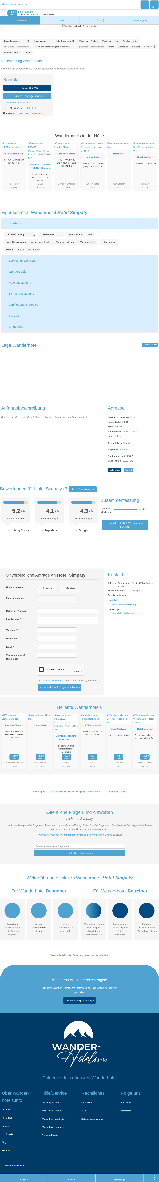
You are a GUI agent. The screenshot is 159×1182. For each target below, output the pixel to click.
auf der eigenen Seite (120, 929)
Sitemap (6, 1150)
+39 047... (18, 108)
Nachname (12, 638)
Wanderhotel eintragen (53, 1127)
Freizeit (13, 315)
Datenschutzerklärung (52, 680)
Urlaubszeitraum (14, 587)
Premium (153, 138)
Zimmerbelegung (15, 598)
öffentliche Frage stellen (81, 853)
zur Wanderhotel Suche (3, 13)
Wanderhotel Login (14, 1165)
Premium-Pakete (50, 1135)
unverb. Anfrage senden (29, 96)
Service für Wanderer (22, 260)
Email (9, 647)
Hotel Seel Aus (145, 157)
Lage (61, 20)
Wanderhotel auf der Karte (19, 102)
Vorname (11, 630)
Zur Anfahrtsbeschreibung (123, 604)
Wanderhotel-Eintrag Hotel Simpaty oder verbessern (94, 929)
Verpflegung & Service (23, 304)
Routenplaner (151, 345)
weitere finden (39, 927)
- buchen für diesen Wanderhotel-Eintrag (147, 927)
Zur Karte (115, 600)
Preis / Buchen (29, 87)
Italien (118, 436)
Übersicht (21, 20)
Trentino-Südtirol (130, 431)
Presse (5, 1126)
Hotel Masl (118, 153)
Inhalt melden (117, 791)
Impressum (86, 1102)
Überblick (14, 223)
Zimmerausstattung (21, 293)
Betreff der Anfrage (16, 611)
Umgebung (15, 326)
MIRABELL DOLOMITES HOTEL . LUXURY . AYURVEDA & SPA (40, 167)
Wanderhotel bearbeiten (53, 1119)
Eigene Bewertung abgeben (84, 489)
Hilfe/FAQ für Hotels (51, 1102)
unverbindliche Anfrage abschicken (59, 687)
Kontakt (128, 470)
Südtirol (123, 449)
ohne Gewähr (93, 791)
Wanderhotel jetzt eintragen (80, 1000)
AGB (83, 1110)
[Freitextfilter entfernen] (145, 4)
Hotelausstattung (19, 282)
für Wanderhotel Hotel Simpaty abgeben (12, 929)
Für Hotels (7, 1109)
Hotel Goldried (92, 157)
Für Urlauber (8, 1118)
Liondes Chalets (66, 153)
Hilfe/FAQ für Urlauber (52, 1110)
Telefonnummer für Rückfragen (16, 657)
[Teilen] (147, 1178)
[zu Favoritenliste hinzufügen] (4, 28)
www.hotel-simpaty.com (30, 113)
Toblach (119, 426)
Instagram (126, 1110)
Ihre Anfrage (13, 619)
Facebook (126, 1102)
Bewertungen (140, 20)
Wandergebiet (17, 271)
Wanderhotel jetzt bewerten (126, 525)
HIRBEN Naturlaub (14, 153)
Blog (4, 1142)
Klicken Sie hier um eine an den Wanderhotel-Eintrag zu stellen (81, 834)
